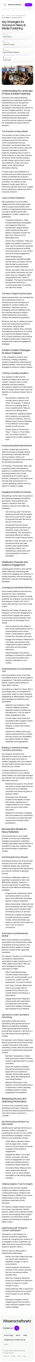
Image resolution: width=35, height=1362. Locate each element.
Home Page (8, 1335)
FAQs (25, 1335)
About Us (6, 1356)
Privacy (13, 1356)
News (8, 15)
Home (3, 15)
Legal (24, 1356)
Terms (19, 1356)
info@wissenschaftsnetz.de (14, 1340)
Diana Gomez (7, 37)
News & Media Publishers (18, 15)
